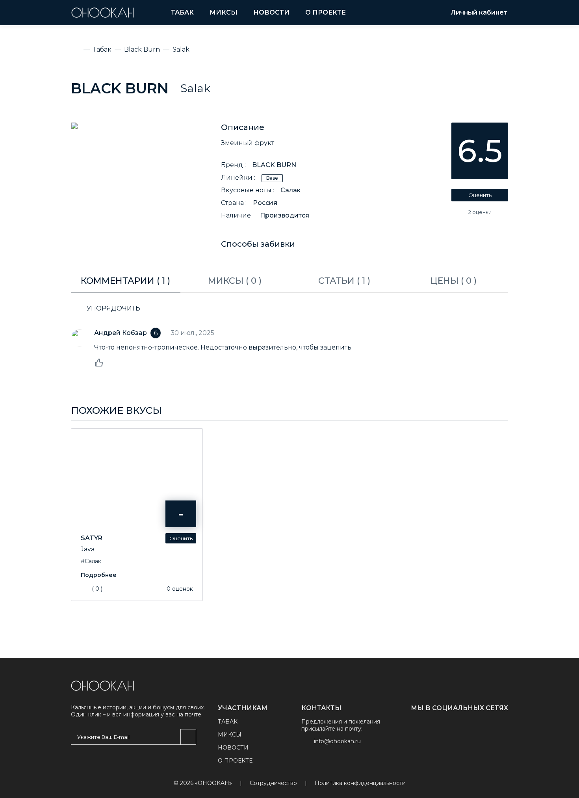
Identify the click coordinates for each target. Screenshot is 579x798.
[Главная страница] (102, 686)
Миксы (224, 12)
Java (88, 549)
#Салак (91, 561)
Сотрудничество (273, 783)
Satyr (91, 538)
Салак (290, 190)
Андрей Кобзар (120, 333)
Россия (265, 202)
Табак (182, 12)
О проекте (325, 12)
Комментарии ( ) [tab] (125, 280)
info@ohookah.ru (337, 741)
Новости (271, 12)
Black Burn (120, 88)
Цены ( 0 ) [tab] (454, 280)
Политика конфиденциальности (360, 783)
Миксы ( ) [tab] (235, 280)
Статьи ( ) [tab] (344, 280)
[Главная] (75, 49)
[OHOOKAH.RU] (102, 13)
